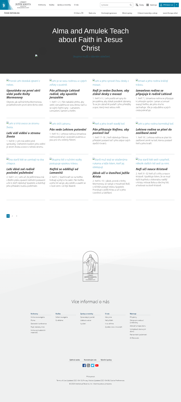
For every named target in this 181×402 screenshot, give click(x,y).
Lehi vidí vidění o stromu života (23, 134)
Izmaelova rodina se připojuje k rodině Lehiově (154, 92)
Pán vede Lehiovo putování (68, 129)
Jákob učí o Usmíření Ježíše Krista (111, 174)
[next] (20, 216)
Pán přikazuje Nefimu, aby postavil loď (111, 131)
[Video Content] (90, 56)
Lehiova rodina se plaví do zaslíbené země (154, 131)
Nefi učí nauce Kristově (151, 169)
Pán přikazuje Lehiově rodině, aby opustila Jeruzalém (65, 93)
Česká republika (12, 13)
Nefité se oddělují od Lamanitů (64, 170)
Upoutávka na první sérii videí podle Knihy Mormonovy (23, 93)
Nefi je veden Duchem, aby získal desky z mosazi (111, 92)
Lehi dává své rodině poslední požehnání (20, 170)
